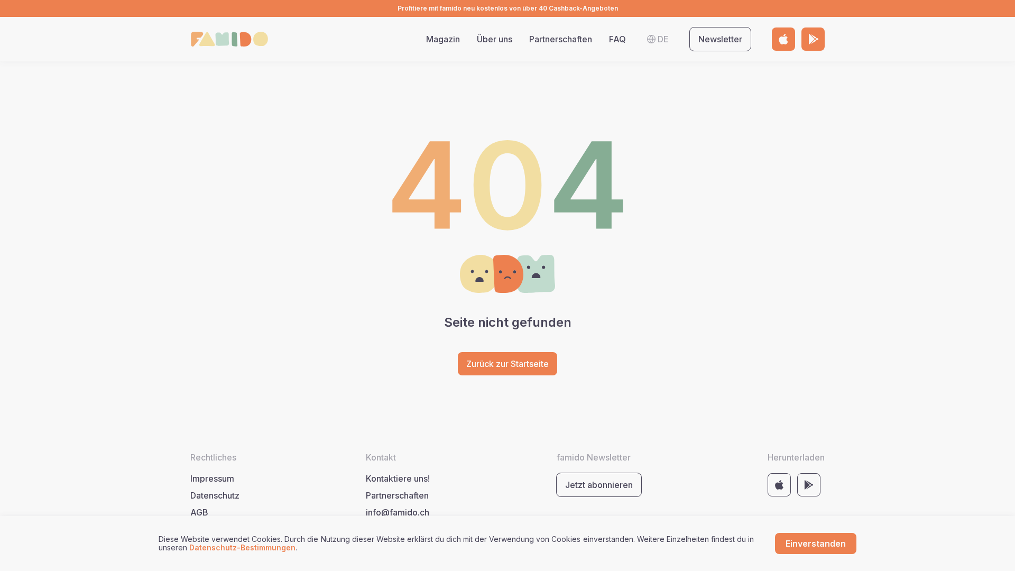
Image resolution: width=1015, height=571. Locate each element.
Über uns (494, 39)
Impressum (212, 478)
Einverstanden (816, 543)
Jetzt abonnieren (599, 485)
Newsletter (720, 39)
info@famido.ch (397, 512)
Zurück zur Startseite (507, 363)
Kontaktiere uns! (398, 478)
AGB (199, 512)
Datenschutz (214, 495)
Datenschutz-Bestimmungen (242, 547)
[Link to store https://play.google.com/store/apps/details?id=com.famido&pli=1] (813, 39)
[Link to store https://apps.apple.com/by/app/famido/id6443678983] (783, 39)
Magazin (443, 39)
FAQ (617, 39)
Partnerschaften (560, 39)
